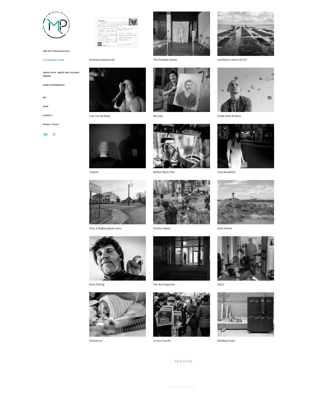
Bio (44, 97)
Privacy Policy (51, 124)
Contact (47, 115)
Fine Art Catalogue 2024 (56, 51)
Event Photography (54, 85)
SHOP (45, 106)
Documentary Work (53, 60)
